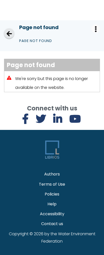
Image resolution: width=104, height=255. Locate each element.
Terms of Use (52, 184)
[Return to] (9, 33)
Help (52, 204)
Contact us (52, 224)
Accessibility (52, 214)
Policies (52, 194)
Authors (52, 174)
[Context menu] (95, 28)
